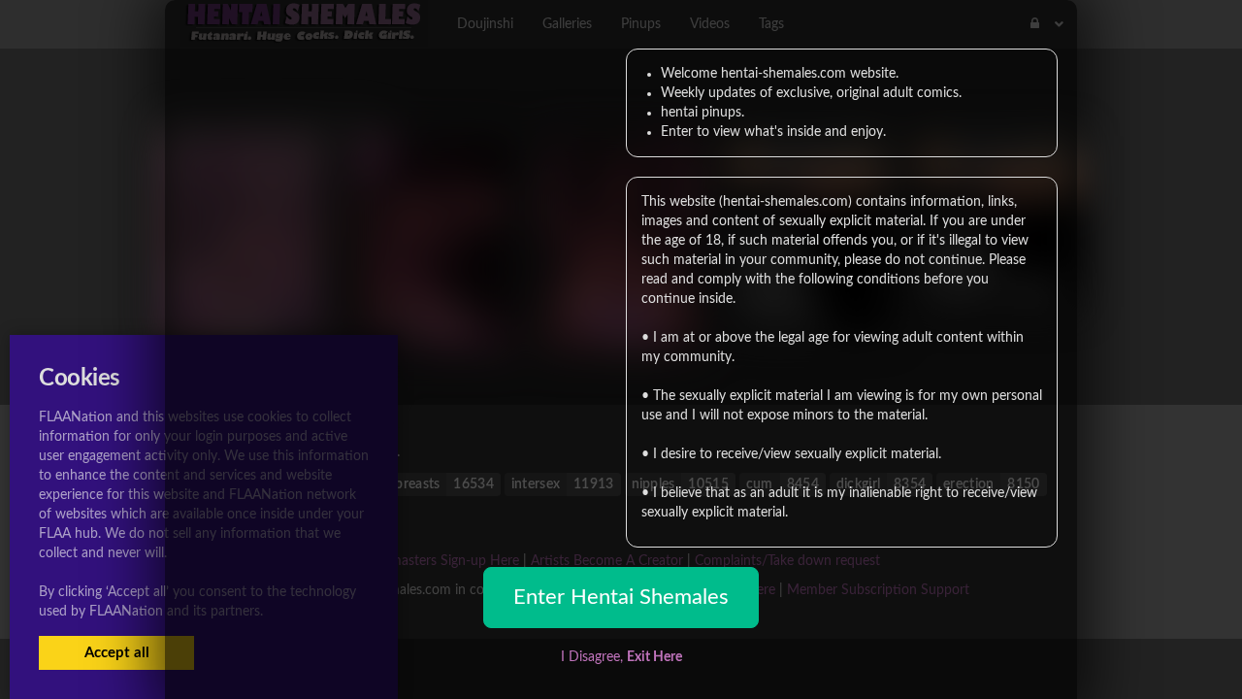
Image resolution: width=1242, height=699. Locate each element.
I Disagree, (621, 657)
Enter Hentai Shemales (621, 597)
